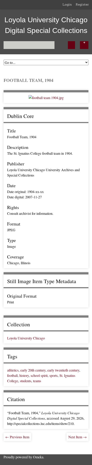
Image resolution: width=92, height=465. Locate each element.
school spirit (39, 375)
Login (67, 4)
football (12, 375)
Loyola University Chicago (26, 338)
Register (82, 4)
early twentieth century (63, 370)
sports (53, 375)
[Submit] (71, 45)
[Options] (84, 45)
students (25, 380)
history (24, 375)
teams (37, 380)
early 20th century (33, 370)
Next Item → (77, 437)
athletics (13, 370)
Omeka (38, 457)
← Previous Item (17, 437)
